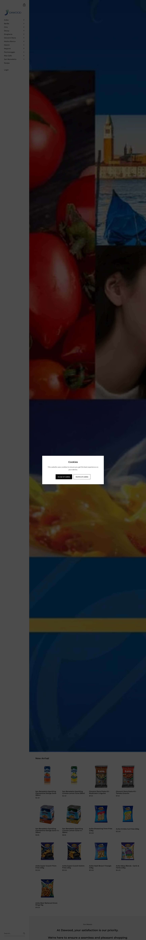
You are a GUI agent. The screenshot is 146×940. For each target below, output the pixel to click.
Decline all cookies (82, 477)
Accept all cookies (64, 477)
